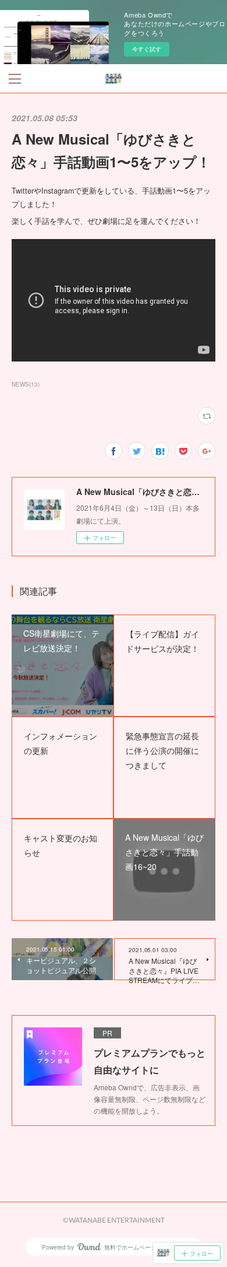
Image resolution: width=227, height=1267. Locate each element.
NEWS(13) (26, 384)
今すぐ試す (146, 49)
